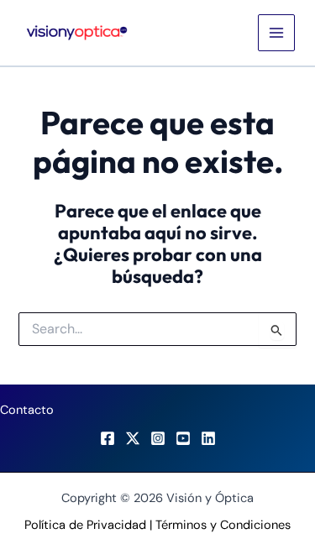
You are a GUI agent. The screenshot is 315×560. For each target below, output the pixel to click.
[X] (132, 438)
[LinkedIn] (208, 438)
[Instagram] (157, 438)
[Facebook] (107, 438)
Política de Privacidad (85, 525)
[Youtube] (183, 438)
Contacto (27, 410)
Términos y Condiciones (223, 525)
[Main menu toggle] (276, 32)
